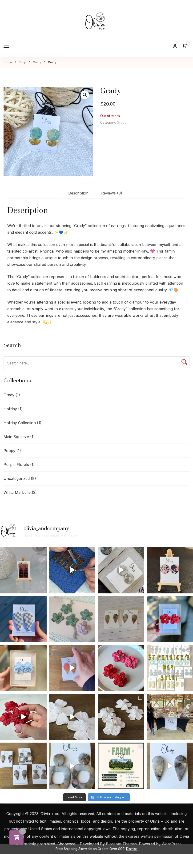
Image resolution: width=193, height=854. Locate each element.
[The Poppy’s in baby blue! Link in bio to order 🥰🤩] (23, 668)
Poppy (9, 450)
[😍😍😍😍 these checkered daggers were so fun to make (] (23, 619)
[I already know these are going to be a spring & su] (121, 717)
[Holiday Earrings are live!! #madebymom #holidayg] (72, 570)
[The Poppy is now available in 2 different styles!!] (121, 668)
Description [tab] (78, 193)
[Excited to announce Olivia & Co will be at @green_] (121, 766)
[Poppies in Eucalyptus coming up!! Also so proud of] (72, 619)
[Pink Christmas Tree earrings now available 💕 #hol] (23, 570)
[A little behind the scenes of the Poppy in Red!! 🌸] (23, 717)
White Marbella (17, 492)
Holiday (10, 408)
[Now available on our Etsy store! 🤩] (72, 668)
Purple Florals (16, 464)
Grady (121, 122)
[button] (84, 95)
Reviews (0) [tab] (111, 193)
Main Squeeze (16, 436)
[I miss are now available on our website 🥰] (23, 766)
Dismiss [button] (131, 849)
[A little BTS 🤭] (72, 717)
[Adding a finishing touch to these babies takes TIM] (72, 766)
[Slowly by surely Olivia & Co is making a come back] (121, 619)
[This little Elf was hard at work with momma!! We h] (121, 570)
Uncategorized (17, 478)
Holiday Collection (20, 422)
